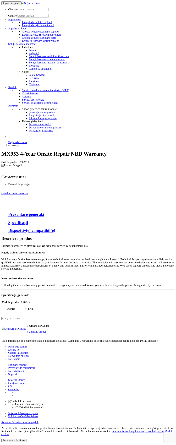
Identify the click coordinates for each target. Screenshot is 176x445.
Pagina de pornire (17, 142)
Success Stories (16, 379)
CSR (11, 386)
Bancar (33, 50)
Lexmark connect (17, 364)
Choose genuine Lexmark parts (39, 37)
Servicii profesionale (33, 99)
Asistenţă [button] (13, 105)
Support (12, 374)
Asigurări (34, 53)
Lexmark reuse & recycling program (41, 34)
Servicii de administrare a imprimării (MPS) (45, 90)
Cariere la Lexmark (18, 352)
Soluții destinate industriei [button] (22, 43)
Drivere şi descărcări (40, 124)
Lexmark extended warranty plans (40, 40)
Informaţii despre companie (23, 413)
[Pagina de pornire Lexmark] (30, 3)
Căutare (12, 9)
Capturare (34, 84)
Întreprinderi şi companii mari (38, 25)
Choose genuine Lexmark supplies (40, 31)
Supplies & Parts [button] (17, 28)
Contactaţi (13, 389)
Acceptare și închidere (14, 440)
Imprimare (34, 81)
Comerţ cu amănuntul (40, 68)
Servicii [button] (12, 87)
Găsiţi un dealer (16, 383)
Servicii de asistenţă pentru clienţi (40, 102)
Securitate (34, 78)
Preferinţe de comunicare (21, 367)
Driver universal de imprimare (45, 127)
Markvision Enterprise (41, 130)
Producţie (34, 65)
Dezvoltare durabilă (19, 355)
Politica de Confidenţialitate (23, 416)
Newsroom (14, 358)
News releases (16, 371)
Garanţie (26, 96)
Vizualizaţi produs (36, 331)
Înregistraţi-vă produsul (41, 115)
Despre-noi (14, 349)
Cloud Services (37, 74)
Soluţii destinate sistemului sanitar (47, 59)
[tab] (91, 214)
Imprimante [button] (14, 19)
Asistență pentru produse (42, 112)
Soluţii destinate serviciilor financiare (49, 56)
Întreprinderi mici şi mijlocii (37, 22)
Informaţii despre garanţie (43, 118)
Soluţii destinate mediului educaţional (49, 62)
